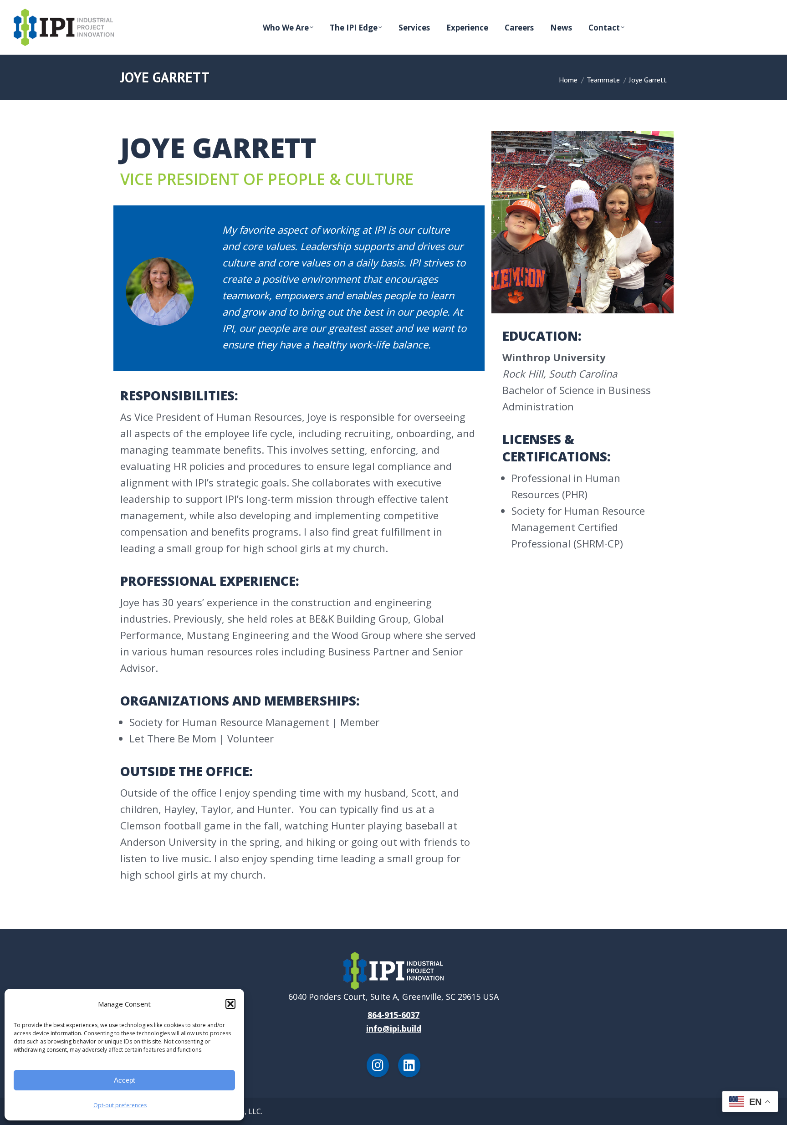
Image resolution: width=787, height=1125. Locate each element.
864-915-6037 (393, 1014)
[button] (230, 1003)
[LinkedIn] (409, 1065)
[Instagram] (378, 1065)
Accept (124, 1080)
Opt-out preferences (120, 1105)
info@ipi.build (393, 1028)
